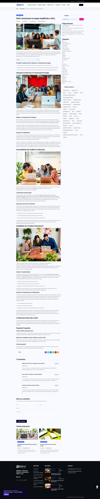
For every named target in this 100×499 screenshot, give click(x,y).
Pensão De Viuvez (66, 120)
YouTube (65, 137)
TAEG (76, 130)
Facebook (65, 109)
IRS (62, 61)
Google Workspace (66, 111)
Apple (64, 92)
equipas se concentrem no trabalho (23, 139)
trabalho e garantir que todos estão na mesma (25, 189)
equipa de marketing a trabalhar (32, 125)
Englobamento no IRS (66, 106)
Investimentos (64, 59)
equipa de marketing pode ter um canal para (30, 277)
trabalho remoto (30, 294)
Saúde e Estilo (64, 72)
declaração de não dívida (75, 102)
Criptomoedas (64, 45)
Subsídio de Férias (77, 127)
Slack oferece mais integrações (34, 129)
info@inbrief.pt (79, 469)
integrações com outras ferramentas (39, 341)
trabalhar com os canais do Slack (40, 146)
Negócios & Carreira (50, 4)
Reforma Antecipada (66, 123)
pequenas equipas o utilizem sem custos (45, 346)
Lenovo (75, 116)
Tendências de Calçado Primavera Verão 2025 (70, 134)
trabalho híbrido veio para (22, 274)
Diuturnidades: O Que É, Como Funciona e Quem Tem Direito (56, 474)
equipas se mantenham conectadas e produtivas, (25, 266)
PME (73, 120)
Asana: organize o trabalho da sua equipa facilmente (32, 374)
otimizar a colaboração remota (26, 269)
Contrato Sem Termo (77, 99)
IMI (73, 111)
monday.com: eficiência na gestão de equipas (30, 385)
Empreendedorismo (65, 49)
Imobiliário (64, 55)
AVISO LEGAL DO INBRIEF (38, 474)
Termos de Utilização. (18, 492)
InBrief (19, 448)
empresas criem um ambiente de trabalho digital (34, 288)
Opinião (68, 4)
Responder (56, 363)
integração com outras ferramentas (24, 220)
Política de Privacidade (8, 492)
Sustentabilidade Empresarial (68, 130)
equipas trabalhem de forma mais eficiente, (30, 207)
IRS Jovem (65, 116)
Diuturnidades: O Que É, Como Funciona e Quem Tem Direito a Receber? (72, 26)
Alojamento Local (75, 90)
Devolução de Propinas (67, 104)
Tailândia (65, 132)
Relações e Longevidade (77, 123)
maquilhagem (71, 118)
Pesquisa (81, 19)
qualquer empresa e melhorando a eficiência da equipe (26, 323)
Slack (27, 111)
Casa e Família (64, 42)
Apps (63, 40)
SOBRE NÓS (35, 469)
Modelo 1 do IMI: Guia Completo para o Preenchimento (72, 32)
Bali (81, 92)
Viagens (63, 83)
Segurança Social (65, 74)
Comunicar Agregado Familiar (68, 97)
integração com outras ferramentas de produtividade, (38, 142)
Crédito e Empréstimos (66, 43)
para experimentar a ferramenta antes (23, 348)
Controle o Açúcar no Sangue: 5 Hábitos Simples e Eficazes (73, 31)
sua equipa (18, 324)
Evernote (75, 106)
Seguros (63, 75)
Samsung (65, 125)
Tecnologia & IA (58, 4)
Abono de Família (66, 90)
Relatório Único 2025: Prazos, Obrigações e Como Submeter (33, 363)
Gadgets (63, 52)
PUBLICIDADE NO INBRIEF (38, 480)
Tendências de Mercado (66, 81)
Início (17, 8)
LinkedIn (65, 118)
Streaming (64, 80)
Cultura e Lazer (65, 46)
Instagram (65, 113)
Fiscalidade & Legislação (42, 4)
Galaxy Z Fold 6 (72, 109)
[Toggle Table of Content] (37, 60)
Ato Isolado (76, 92)
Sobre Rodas (64, 77)
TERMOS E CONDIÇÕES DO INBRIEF (37, 478)
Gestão (63, 54)
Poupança (64, 68)
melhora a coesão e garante (27, 200)
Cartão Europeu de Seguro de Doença (69, 95)
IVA (62, 62)
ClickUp (38, 209)
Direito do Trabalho (65, 48)
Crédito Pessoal (66, 102)
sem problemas (19, 129)
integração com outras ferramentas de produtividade (43, 206)
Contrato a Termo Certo (67, 99)
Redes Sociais (64, 71)
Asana (69, 92)
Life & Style (64, 4)
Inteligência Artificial (66, 58)
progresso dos (57, 143)
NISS (77, 118)
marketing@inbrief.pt (72, 472)
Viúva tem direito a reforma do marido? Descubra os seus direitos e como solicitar (72, 29)
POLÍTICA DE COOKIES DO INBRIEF (38, 484)
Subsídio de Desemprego (67, 127)
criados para (44, 119)
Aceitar (6, 494)
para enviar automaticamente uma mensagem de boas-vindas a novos (34, 313)
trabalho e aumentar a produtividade (23, 223)
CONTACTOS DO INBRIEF (38, 486)
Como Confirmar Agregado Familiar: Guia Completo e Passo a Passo (73, 34)
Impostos (64, 56)
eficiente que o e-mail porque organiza (29, 339)
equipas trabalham (19, 188)
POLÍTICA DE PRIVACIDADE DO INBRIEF (38, 472)
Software (63, 78)
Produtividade (22, 8)
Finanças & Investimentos (32, 4)
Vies (81, 134)
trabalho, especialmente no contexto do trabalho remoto (27, 264)
